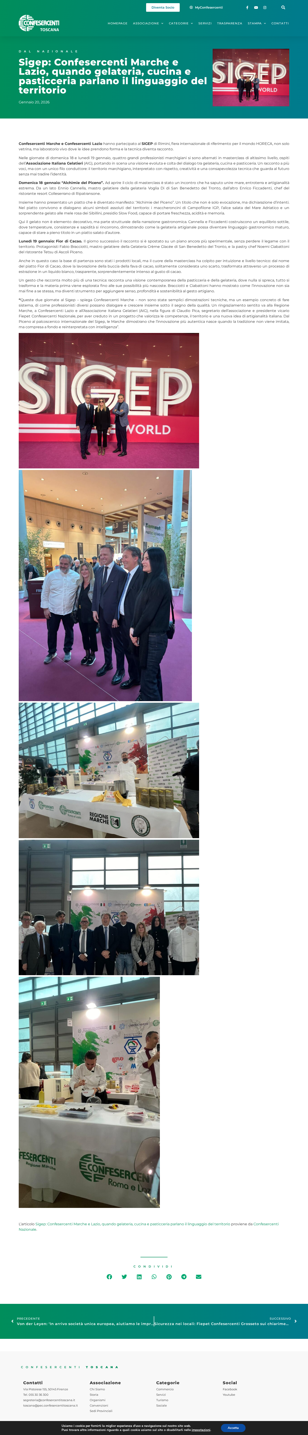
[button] (283, 7)
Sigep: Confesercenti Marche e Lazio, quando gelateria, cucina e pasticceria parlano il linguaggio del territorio (132, 1224)
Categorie (179, 23)
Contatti (280, 23)
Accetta (233, 1428)
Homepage (118, 23)
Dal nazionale (49, 51)
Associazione (146, 23)
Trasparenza (229, 23)
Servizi (205, 23)
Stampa (255, 23)
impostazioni (201, 1430)
